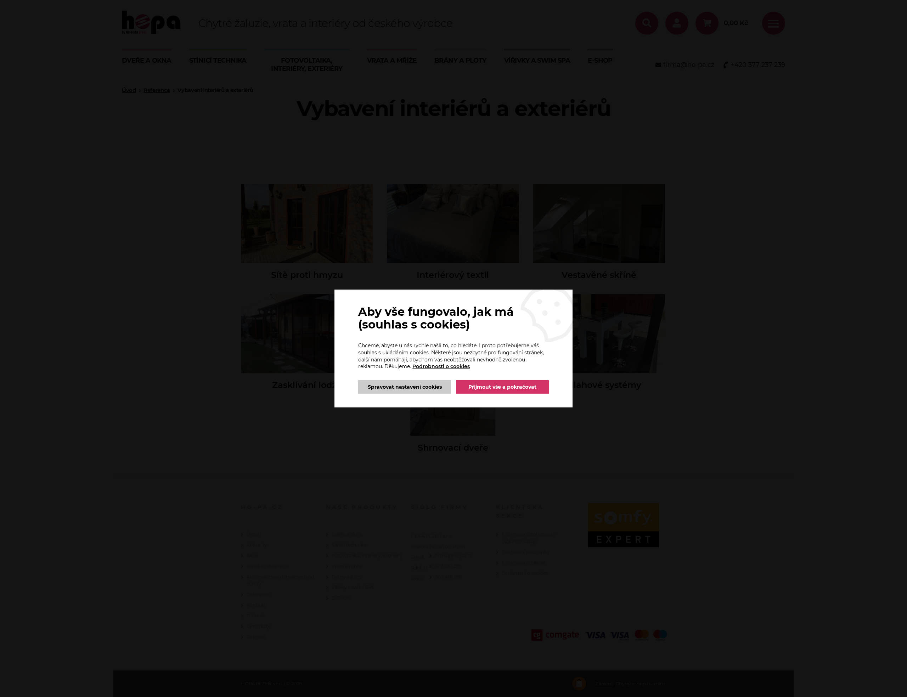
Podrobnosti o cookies (441, 366)
